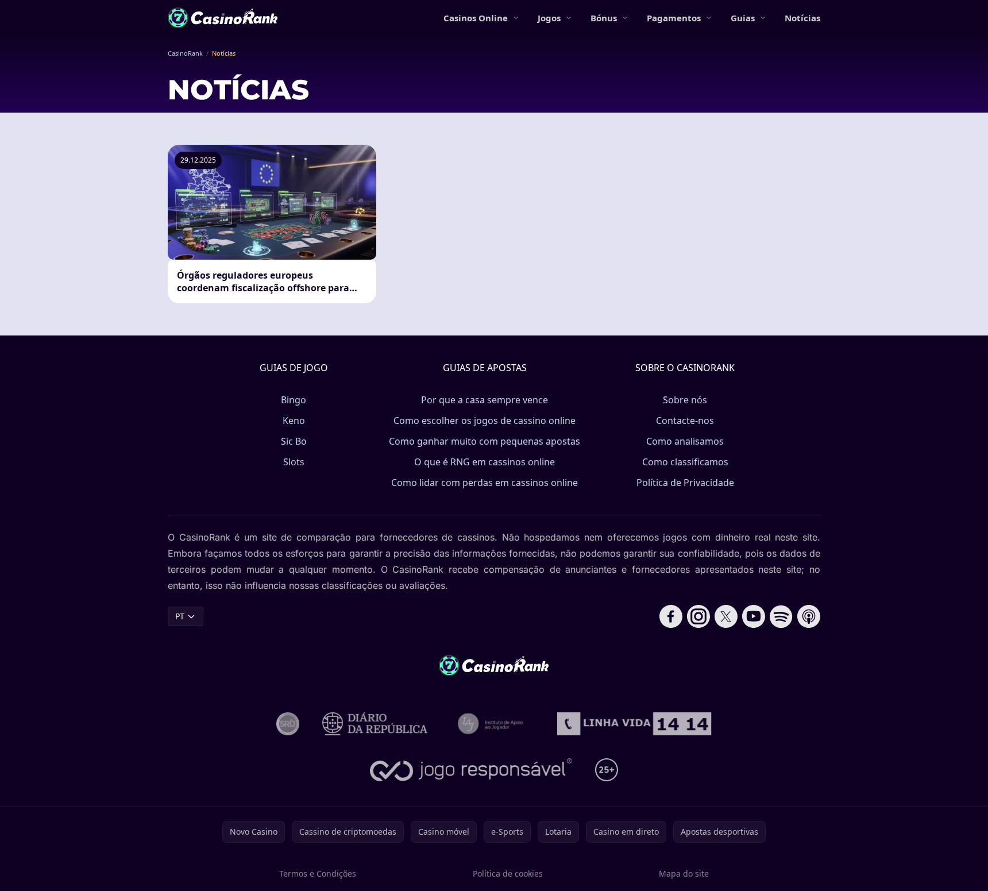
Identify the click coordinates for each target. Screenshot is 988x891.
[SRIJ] (634, 723)
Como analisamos (685, 441)
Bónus (604, 18)
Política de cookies (508, 873)
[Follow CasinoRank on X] (726, 616)
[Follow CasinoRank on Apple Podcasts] (808, 616)
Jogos (549, 18)
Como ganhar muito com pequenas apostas (484, 441)
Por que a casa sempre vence (484, 400)
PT (179, 616)
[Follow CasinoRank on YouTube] (753, 616)
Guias (743, 18)
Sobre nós (685, 400)
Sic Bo (294, 441)
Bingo (293, 400)
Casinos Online (475, 18)
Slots (293, 462)
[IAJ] (492, 723)
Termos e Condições (317, 873)
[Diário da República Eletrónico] (375, 723)
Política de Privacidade (685, 482)
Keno (294, 420)
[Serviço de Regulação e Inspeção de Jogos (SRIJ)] (287, 723)
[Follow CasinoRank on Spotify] (781, 616)
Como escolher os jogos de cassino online (484, 420)
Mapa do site (684, 873)
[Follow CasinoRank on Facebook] (670, 616)
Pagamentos (674, 18)
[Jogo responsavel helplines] (471, 769)
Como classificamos (685, 462)
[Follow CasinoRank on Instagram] (698, 616)
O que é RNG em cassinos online (484, 462)
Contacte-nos (685, 420)
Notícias (802, 18)
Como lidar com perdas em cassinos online (484, 482)
